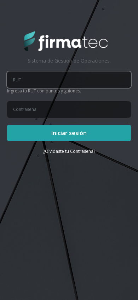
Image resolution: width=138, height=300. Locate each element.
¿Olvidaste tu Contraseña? (69, 151)
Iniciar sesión (69, 133)
